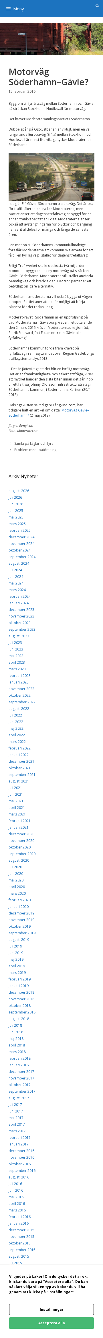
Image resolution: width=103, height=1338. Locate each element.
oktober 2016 (20, 1164)
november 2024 (21, 543)
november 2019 (21, 919)
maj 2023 (16, 655)
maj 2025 (16, 517)
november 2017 (21, 1078)
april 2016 (17, 1203)
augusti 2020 (19, 860)
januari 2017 (19, 1144)
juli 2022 (15, 715)
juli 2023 (15, 642)
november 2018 (21, 999)
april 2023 (17, 662)
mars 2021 (17, 814)
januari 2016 (19, 1223)
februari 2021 (20, 820)
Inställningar (52, 1309)
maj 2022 (16, 728)
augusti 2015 (19, 1256)
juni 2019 (16, 952)
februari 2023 (20, 675)
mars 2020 (17, 893)
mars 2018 (17, 1051)
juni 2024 (16, 576)
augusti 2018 (19, 1018)
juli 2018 (15, 1025)
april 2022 (17, 735)
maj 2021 (16, 801)
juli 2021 (15, 787)
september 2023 (22, 629)
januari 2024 (19, 603)
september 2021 (22, 774)
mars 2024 (17, 589)
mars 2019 (17, 972)
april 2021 (17, 807)
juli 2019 (15, 946)
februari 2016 (20, 1216)
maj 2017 (16, 1117)
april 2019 (17, 966)
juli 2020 (15, 867)
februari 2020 (20, 900)
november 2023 (21, 616)
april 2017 (17, 1124)
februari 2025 (20, 530)
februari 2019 (20, 979)
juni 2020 (16, 873)
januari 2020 (19, 906)
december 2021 (21, 761)
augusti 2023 (19, 636)
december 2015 (21, 1230)
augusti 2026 (19, 490)
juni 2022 (16, 721)
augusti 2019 (19, 939)
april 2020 (17, 886)
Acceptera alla (51, 1322)
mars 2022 (17, 741)
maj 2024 (16, 583)
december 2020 (21, 834)
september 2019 (22, 933)
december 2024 (21, 537)
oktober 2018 (20, 1005)
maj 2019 (16, 959)
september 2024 (22, 556)
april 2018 (17, 1045)
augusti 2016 (19, 1177)
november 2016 (21, 1157)
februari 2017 (20, 1137)
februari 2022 (20, 748)
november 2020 (21, 840)
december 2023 (21, 609)
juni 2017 (16, 1111)
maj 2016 (16, 1197)
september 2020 (22, 853)
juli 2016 (15, 1183)
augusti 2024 (19, 563)
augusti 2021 (19, 781)
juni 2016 (16, 1190)
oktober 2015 (20, 1243)
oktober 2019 (20, 926)
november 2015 (21, 1236)
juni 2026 (16, 504)
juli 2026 (15, 497)
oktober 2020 (20, 847)
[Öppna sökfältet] (97, 5)
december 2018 (21, 992)
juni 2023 (16, 649)
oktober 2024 (20, 550)
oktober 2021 (20, 768)
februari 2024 (20, 596)
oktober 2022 (20, 695)
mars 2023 (17, 669)
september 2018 (22, 1012)
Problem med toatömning (35, 449)
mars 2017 (17, 1131)
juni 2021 (16, 794)
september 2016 (22, 1170)
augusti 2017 (19, 1098)
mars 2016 (17, 1210)
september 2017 (22, 1091)
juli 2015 (15, 1263)
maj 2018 (16, 1038)
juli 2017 (15, 1104)
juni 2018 (16, 1032)
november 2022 (21, 688)
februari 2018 (20, 1058)
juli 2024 (15, 570)
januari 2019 (19, 985)
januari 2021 (19, 827)
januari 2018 (19, 1065)
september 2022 (22, 702)
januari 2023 (19, 682)
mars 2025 (17, 523)
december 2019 (21, 913)
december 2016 (21, 1150)
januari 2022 (19, 754)
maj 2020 (16, 880)
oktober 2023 (20, 622)
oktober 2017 (20, 1084)
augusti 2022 (19, 708)
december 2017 (21, 1071)
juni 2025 (16, 510)
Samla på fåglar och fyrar (34, 443)
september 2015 (22, 1249)
